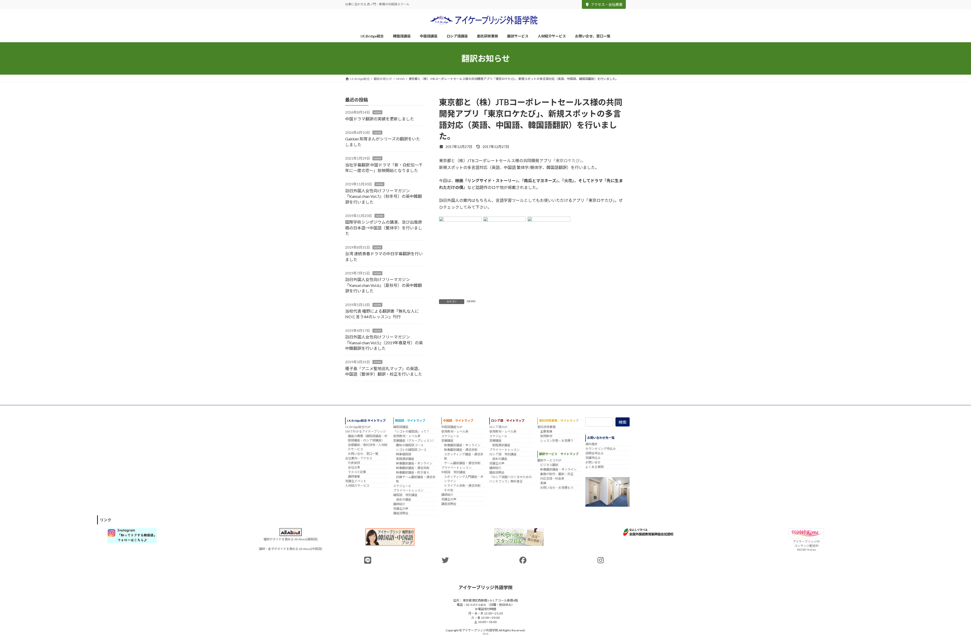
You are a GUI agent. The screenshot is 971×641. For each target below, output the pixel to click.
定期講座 (447, 440)
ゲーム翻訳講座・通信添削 (462, 463)
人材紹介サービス (357, 485)
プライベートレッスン (408, 490)
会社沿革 (354, 467)
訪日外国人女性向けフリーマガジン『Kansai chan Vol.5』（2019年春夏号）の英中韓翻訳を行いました (384, 342)
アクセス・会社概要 (607, 4)
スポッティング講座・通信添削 (463, 456)
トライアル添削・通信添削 (462, 485)
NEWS (471, 301)
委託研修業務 (546, 427)
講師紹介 (399, 504)
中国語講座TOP (451, 427)
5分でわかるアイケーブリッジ (365, 431)
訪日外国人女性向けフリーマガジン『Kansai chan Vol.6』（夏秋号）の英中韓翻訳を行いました (383, 285)
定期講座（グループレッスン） (414, 440)
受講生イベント (355, 481)
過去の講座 (403, 499)
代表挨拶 (354, 463)
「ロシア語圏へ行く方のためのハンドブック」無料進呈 (510, 479)
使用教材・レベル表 (407, 436)
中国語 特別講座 (453, 472)
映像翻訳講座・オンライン (414, 463)
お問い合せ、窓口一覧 (363, 454)
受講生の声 (400, 508)
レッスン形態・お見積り (556, 440)
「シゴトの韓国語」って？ (411, 431)
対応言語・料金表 (552, 478)
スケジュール (402, 486)
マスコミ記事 (357, 472)
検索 (623, 422)
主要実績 (546, 431)
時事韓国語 (403, 454)
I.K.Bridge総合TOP (357, 427)
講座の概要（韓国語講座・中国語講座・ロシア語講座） (367, 438)
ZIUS (485, 633)
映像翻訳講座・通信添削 (412, 468)
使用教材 (546, 436)
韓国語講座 (400, 427)
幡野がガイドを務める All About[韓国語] (290, 539)
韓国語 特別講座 (405, 495)
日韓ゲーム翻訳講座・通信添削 (415, 479)
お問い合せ (593, 462)
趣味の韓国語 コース (410, 445)
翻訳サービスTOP (549, 460)
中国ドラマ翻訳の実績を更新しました (379, 118)
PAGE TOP (945, 617)
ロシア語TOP (498, 427)
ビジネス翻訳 (549, 465)
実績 (543, 483)
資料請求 (591, 444)
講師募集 (354, 476)
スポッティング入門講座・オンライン (463, 479)
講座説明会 (400, 513)
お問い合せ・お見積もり (556, 487)
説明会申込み (594, 453)
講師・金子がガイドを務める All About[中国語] (290, 548)
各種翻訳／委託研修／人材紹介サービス (367, 447)
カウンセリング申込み (600, 449)
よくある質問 (594, 467)
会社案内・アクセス (358, 458)
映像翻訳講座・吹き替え (412, 472)
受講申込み (593, 458)
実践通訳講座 (405, 459)
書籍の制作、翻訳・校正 (556, 474)
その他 (448, 490)
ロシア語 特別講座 (503, 454)
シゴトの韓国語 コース (411, 450)
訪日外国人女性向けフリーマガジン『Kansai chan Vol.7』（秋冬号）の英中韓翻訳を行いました (383, 196)
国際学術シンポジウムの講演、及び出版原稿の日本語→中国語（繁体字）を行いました (383, 228)
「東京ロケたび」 (566, 160)
